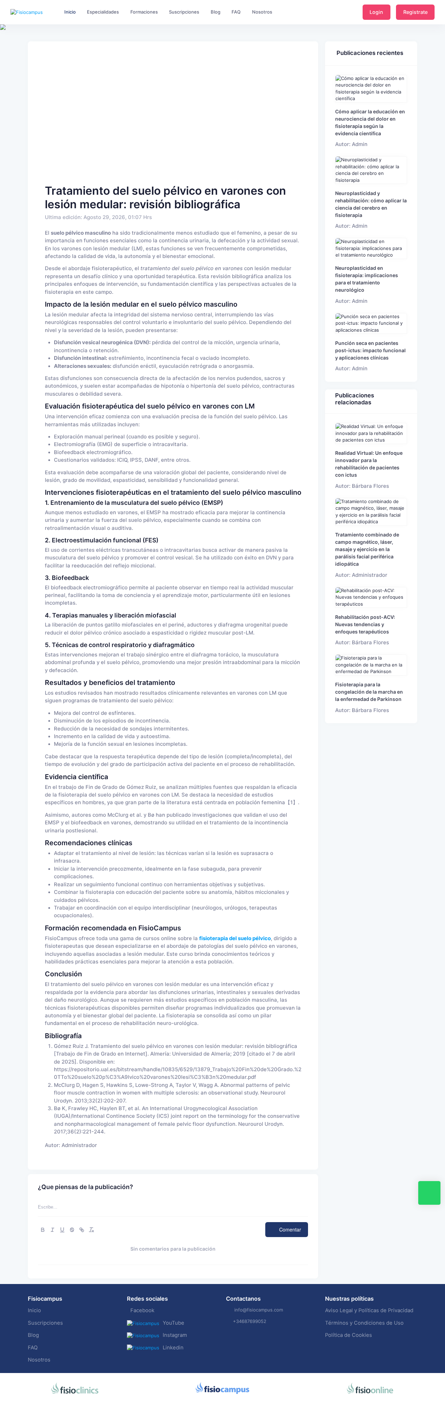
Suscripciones (45, 1323)
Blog (33, 1335)
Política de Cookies (348, 1335)
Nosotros (39, 1360)
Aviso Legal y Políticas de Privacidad (369, 1310)
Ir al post (371, 88)
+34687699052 (249, 1321)
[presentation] (6, 48)
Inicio (34, 1310)
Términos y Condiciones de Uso (364, 1323)
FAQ (33, 1348)
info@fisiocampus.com (258, 1310)
